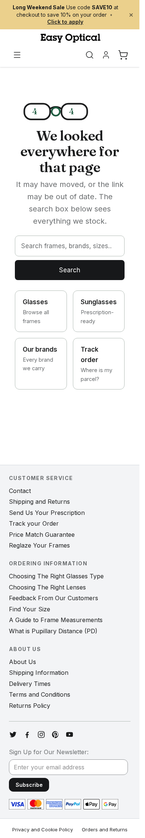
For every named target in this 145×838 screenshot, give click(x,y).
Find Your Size (29, 609)
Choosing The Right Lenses (47, 587)
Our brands (40, 359)
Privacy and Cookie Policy (42, 829)
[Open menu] (17, 55)
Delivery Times (30, 683)
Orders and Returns (105, 829)
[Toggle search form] (89, 55)
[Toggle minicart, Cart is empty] (123, 54)
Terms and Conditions (39, 694)
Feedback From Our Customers (53, 598)
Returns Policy (29, 705)
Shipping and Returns (39, 501)
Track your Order (34, 523)
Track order (96, 364)
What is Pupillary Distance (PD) (53, 631)
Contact (20, 490)
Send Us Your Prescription (47, 512)
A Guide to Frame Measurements (56, 620)
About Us (22, 662)
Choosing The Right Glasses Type (56, 576)
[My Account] (106, 55)
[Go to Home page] (69, 38)
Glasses (36, 311)
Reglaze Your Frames (39, 545)
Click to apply (65, 22)
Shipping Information (38, 672)
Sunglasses (99, 311)
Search (69, 270)
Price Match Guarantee (42, 534)
